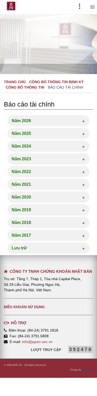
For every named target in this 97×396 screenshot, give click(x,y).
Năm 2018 (21, 222)
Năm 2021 (21, 184)
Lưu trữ (19, 248)
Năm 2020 (21, 197)
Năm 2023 (21, 159)
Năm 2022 (21, 171)
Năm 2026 (21, 120)
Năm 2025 (21, 133)
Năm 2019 (21, 210)
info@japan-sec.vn (37, 342)
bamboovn (87, 369)
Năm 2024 (21, 146)
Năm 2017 (21, 235)
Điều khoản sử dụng (24, 307)
